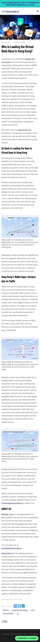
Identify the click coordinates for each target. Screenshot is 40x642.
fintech (6, 610)
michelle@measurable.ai (11, 548)
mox (33, 610)
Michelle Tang (7, 514)
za (18, 614)
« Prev (4, 621)
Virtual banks (8, 614)
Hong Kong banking (20, 610)
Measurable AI (24, 130)
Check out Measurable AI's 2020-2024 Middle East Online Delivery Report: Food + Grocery (20, 4)
